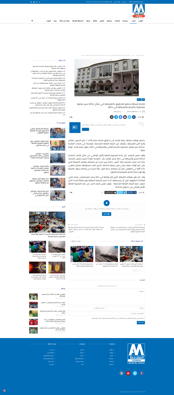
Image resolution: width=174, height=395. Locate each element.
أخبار (133, 21)
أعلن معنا (51, 362)
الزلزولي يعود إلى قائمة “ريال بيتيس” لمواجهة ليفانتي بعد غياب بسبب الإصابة (48, 89)
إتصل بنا (124, 2)
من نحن (52, 350)
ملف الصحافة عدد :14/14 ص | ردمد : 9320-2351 (99, 2)
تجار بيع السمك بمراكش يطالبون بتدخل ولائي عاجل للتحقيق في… (39, 193)
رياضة (88, 21)
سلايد (139, 99)
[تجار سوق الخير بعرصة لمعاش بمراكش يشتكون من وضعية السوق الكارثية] (57, 183)
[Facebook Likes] (141, 376)
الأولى (140, 21)
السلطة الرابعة (77, 21)
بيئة (55, 21)
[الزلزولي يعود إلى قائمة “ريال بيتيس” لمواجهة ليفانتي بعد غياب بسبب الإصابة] (33, 296)
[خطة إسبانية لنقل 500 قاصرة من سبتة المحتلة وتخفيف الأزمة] (81, 254)
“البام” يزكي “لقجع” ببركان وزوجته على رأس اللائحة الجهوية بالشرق (49, 84)
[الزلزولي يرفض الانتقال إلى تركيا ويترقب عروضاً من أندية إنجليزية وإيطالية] (33, 330)
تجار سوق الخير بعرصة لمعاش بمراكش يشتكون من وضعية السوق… (39, 180)
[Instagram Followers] (121, 376)
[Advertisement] (87, 38)
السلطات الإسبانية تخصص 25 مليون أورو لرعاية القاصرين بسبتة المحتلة (48, 94)
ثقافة (95, 21)
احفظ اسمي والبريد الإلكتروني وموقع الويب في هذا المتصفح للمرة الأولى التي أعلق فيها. (117, 318)
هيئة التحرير (117, 2)
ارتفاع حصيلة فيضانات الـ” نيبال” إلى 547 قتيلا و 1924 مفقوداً (48, 99)
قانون (102, 21)
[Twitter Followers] (135, 376)
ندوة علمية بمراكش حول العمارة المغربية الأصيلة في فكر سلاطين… (39, 143)
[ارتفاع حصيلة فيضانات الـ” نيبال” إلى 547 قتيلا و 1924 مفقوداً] (106, 254)
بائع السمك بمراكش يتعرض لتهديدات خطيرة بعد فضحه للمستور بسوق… (40, 169)
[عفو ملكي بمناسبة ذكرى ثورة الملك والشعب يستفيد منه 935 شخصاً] (56, 267)
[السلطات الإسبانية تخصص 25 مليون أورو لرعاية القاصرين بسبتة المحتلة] (131, 254)
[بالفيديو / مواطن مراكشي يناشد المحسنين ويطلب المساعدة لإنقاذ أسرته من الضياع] (57, 158)
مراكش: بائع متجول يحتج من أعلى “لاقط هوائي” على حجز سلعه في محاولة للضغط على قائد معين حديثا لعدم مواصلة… (47, 73)
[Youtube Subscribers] (128, 376)
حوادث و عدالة (64, 21)
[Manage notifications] (4, 390)
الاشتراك (85, 129)
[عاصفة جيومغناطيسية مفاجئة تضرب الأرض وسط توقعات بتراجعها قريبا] (37, 267)
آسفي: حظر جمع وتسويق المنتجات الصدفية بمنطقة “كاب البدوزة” (49, 67)
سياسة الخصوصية (49, 356)
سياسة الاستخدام (49, 359)
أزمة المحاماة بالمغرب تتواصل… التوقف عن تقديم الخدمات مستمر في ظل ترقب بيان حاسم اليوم (47, 104)
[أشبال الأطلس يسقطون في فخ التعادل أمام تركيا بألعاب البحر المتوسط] (33, 322)
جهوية (111, 350)
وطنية (111, 353)
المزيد (49, 21)
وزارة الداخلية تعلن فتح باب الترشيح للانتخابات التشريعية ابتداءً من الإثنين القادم (48, 79)
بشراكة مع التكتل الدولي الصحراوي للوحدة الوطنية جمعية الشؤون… (39, 130)
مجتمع (109, 21)
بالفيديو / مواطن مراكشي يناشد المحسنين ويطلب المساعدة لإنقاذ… (39, 155)
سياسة (125, 21)
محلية (111, 356)
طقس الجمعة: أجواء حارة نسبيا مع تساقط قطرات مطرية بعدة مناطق (47, 109)
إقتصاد (117, 21)
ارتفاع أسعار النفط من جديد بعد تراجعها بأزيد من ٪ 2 (47, 114)
